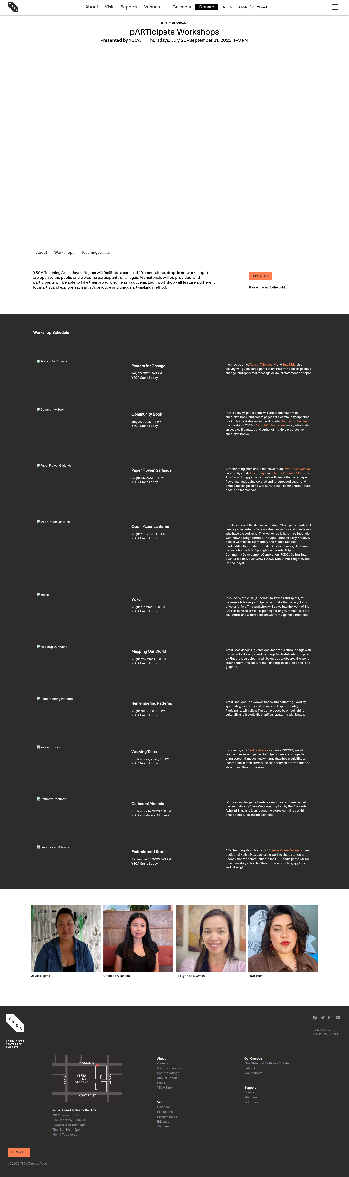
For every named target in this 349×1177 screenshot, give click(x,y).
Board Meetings (168, 1073)
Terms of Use (37, 1164)
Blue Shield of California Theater (267, 1063)
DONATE (19, 1152)
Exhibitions (165, 1112)
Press (161, 1083)
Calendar (181, 7)
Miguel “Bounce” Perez (290, 473)
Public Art (251, 1068)
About (91, 7)
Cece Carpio (259, 473)
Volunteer (251, 1102)
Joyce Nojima (40, 976)
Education (164, 1122)
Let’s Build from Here (270, 425)
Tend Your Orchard (297, 469)
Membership (253, 1097)
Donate (206, 7)
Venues (152, 7)
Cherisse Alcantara (116, 976)
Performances (167, 1117)
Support (129, 7)
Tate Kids (289, 365)
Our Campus (253, 1059)
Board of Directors (169, 1068)
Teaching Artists (95, 252)
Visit (109, 7)
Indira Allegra (258, 750)
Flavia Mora (255, 976)
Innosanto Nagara (294, 421)
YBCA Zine (164, 1088)
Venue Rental (253, 1073)
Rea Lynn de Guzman (190, 976)
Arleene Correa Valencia (285, 850)
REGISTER (260, 276)
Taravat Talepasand (262, 365)
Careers (162, 1063)
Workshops (64, 252)
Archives (163, 1126)
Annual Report (167, 1078)
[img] (66, 938)
